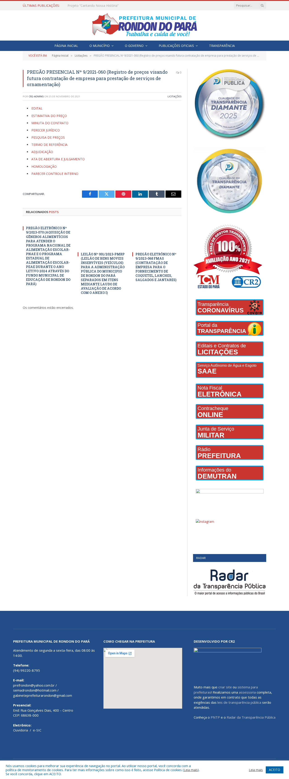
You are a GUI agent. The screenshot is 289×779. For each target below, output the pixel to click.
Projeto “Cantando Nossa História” (93, 6)
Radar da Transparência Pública (251, 717)
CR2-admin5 (36, 96)
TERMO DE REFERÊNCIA (49, 144)
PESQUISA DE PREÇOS (48, 137)
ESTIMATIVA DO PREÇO (49, 116)
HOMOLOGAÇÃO (44, 166)
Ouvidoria (20, 730)
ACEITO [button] (274, 770)
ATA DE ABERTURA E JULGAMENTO (58, 159)
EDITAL (37, 108)
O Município (99, 46)
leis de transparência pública (239, 702)
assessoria (247, 692)
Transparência (222, 46)
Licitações (174, 96)
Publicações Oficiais (176, 46)
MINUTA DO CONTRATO (49, 123)
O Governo (134, 46)
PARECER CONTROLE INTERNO (54, 174)
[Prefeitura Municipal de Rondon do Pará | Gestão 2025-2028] (144, 25)
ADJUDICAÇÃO (42, 152)
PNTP (215, 717)
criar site (225, 687)
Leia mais (191, 770)
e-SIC (37, 730)
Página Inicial (66, 46)
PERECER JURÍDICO (45, 130)
